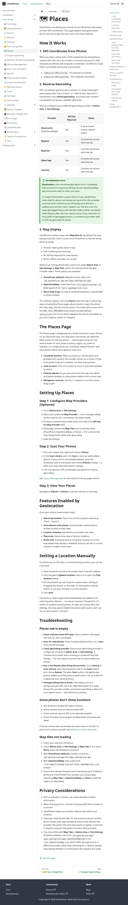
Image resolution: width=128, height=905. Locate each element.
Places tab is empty (116, 84)
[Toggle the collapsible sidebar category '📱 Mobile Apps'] (35, 132)
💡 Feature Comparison (15, 136)
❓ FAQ (7, 141)
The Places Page (115, 35)
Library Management (53, 478)
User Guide (7, 19)
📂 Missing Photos (13, 87)
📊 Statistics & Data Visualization (19, 60)
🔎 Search (9, 33)
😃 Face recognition (13, 46)
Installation (7, 15)
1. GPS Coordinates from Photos (116, 19)
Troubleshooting (116, 79)
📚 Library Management (15, 64)
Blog (48, 3)
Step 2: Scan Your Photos (116, 55)
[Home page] (42, 11)
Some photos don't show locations (117, 91)
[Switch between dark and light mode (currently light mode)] (122, 4)
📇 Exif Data (9, 96)
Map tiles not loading (116, 99)
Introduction (8, 10)
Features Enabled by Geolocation (117, 67)
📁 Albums (9, 37)
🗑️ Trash (8, 91)
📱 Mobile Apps (11, 132)
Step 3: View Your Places (116, 61)
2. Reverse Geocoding (116, 26)
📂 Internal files (11, 100)
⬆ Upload (9, 73)
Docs (24, 3)
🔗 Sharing (9, 42)
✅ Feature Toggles (13, 109)
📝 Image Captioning (14, 55)
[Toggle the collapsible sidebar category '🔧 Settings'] (35, 105)
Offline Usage (10, 118)
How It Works (115, 13)
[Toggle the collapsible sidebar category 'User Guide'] (35, 19)
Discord (49, 889)
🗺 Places (8, 51)
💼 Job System (10, 123)
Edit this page (49, 858)
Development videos (55, 893)
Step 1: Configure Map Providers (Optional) (117, 46)
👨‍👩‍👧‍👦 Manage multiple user (16, 114)
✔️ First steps (10, 24)
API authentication (13, 127)
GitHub (113, 3)
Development (36, 3)
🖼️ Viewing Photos (13, 28)
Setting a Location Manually (83, 729)
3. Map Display (117, 31)
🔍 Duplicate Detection (15, 82)
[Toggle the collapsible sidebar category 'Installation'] (35, 15)
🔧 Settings (9, 105)
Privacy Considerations (115, 105)
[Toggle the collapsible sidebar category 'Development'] (35, 145)
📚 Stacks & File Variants (15, 78)
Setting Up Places (116, 39)
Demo (89, 893)
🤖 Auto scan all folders (15, 69)
